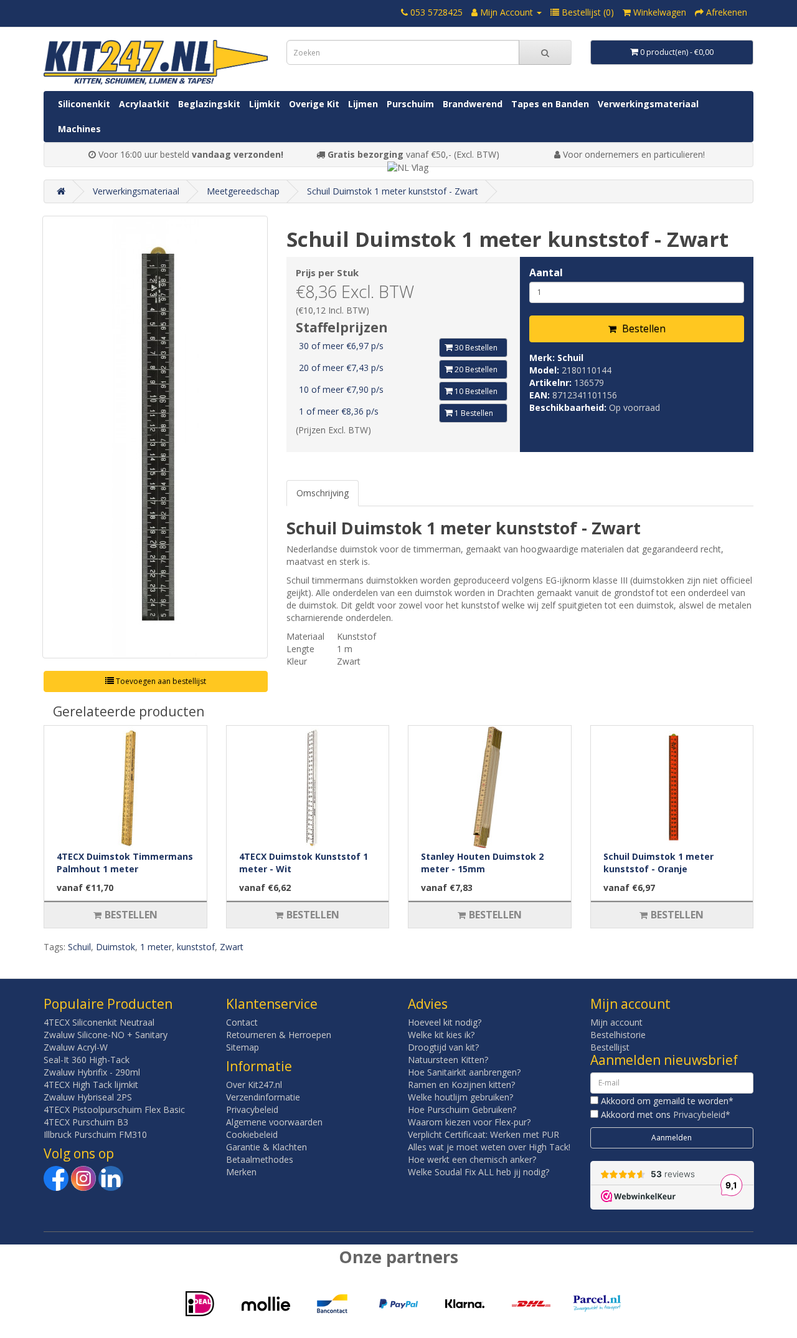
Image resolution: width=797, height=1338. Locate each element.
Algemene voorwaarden (274, 1122)
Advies (428, 1004)
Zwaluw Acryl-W (76, 1047)
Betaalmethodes (259, 1159)
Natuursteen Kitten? (448, 1060)
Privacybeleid (252, 1109)
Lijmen (363, 104)
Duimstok (115, 947)
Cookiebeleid (252, 1134)
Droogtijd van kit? (443, 1047)
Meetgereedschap (243, 191)
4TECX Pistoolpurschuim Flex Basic (114, 1109)
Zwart (231, 947)
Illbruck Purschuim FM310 (95, 1134)
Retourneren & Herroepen (278, 1035)
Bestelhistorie (618, 1035)
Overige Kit (314, 104)
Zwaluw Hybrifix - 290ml (92, 1072)
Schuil (570, 357)
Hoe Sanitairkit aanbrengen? (464, 1072)
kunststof (196, 947)
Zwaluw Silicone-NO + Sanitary (105, 1035)
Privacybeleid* (701, 1114)
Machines (79, 129)
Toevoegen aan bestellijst (160, 681)
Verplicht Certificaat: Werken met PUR (483, 1134)
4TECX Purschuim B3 (86, 1122)
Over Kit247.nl (254, 1084)
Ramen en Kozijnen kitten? (461, 1084)
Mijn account (616, 1022)
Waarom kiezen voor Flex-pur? (469, 1122)
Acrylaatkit (144, 104)
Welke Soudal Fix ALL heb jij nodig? (478, 1172)
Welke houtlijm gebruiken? (460, 1097)
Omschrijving (322, 493)
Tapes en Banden (550, 104)
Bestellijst (610, 1047)
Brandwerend (472, 104)
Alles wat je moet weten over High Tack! (489, 1147)
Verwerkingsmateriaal (648, 104)
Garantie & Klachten (266, 1147)
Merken (241, 1172)
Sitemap (242, 1047)
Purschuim (410, 104)
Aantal (546, 272)
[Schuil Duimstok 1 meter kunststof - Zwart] (155, 437)
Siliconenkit (84, 104)
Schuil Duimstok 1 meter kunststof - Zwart (392, 191)
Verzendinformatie (263, 1097)
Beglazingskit (209, 104)
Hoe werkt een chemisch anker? (472, 1159)
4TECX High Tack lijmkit (91, 1084)
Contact (242, 1022)
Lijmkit (264, 104)
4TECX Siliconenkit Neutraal (99, 1022)
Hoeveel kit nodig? (444, 1022)
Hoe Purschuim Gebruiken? (462, 1109)
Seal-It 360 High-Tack (87, 1060)
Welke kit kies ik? (441, 1035)
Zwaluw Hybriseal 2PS (88, 1097)
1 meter (156, 947)
